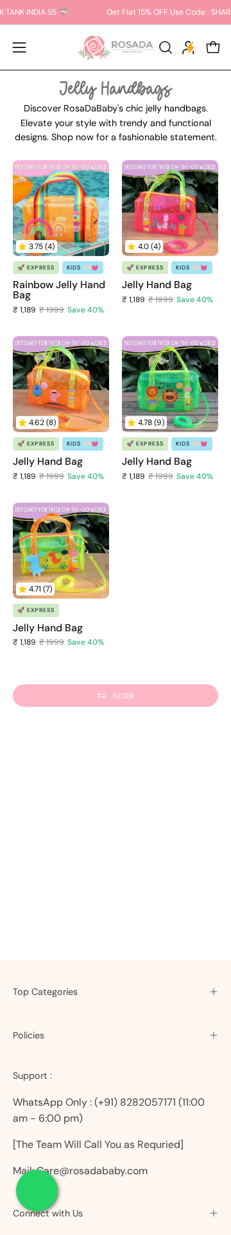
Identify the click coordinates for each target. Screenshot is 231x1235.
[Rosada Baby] (115, 47)
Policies (28, 1035)
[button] (164, 47)
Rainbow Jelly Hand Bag (59, 290)
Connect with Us (48, 1213)
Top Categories (45, 991)
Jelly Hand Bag (157, 285)
